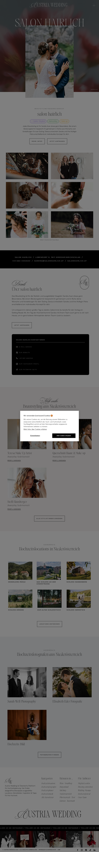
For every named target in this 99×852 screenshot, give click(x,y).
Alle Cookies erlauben (64, 435)
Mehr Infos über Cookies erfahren (35, 429)
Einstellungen (35, 435)
